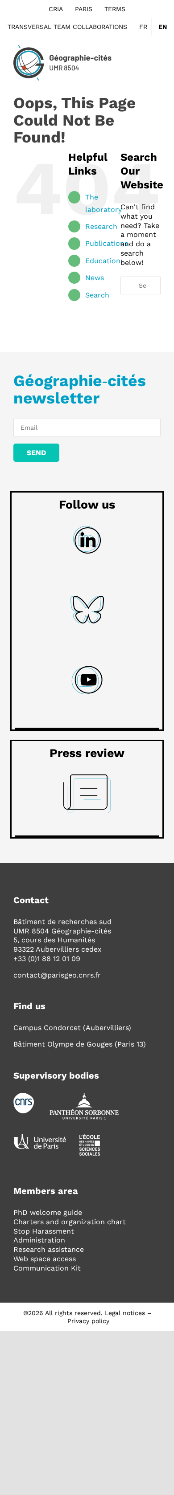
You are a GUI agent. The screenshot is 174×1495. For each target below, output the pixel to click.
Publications (106, 243)
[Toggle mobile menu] (157, 61)
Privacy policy (88, 1320)
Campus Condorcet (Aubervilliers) (72, 1027)
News (94, 277)
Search (97, 295)
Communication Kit (47, 1268)
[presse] (87, 778)
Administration (39, 1240)
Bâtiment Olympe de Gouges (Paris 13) (79, 1044)
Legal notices (125, 1312)
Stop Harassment (43, 1231)
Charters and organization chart (69, 1222)
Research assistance (48, 1249)
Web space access (44, 1259)
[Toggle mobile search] (141, 61)
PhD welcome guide (47, 1212)
